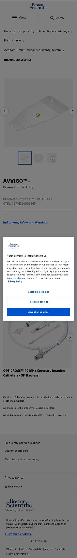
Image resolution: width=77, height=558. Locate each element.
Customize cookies (38, 291)
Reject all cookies (38, 301)
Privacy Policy (15, 281)
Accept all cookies (38, 311)
